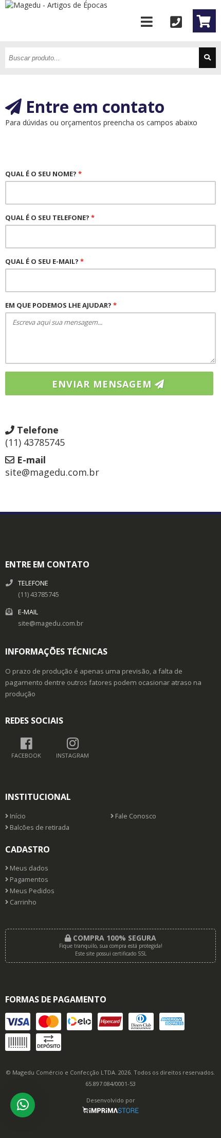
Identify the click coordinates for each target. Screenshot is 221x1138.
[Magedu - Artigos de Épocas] (56, 5)
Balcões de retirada (38, 827)
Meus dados (28, 868)
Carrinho (22, 902)
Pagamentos (28, 879)
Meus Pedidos (31, 890)
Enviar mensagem (103, 384)
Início (17, 816)
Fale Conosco (135, 816)
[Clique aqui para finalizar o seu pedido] (204, 20)
